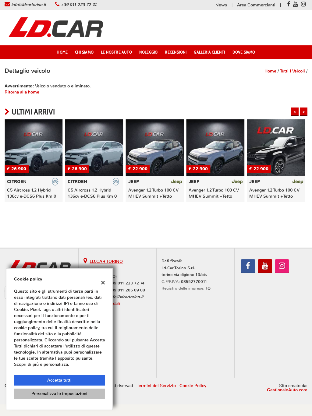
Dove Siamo (243, 52)
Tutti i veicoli (292, 71)
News (221, 5)
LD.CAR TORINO (106, 261)
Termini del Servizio (156, 386)
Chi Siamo (84, 52)
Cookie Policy (192, 386)
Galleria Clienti (209, 52)
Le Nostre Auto (116, 52)
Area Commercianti (256, 5)
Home (62, 52)
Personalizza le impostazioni (59, 394)
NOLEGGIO (148, 52)
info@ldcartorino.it (28, 5)
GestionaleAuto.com (287, 390)
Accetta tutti (59, 380)
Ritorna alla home (22, 92)
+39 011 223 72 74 (78, 5)
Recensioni (175, 52)
